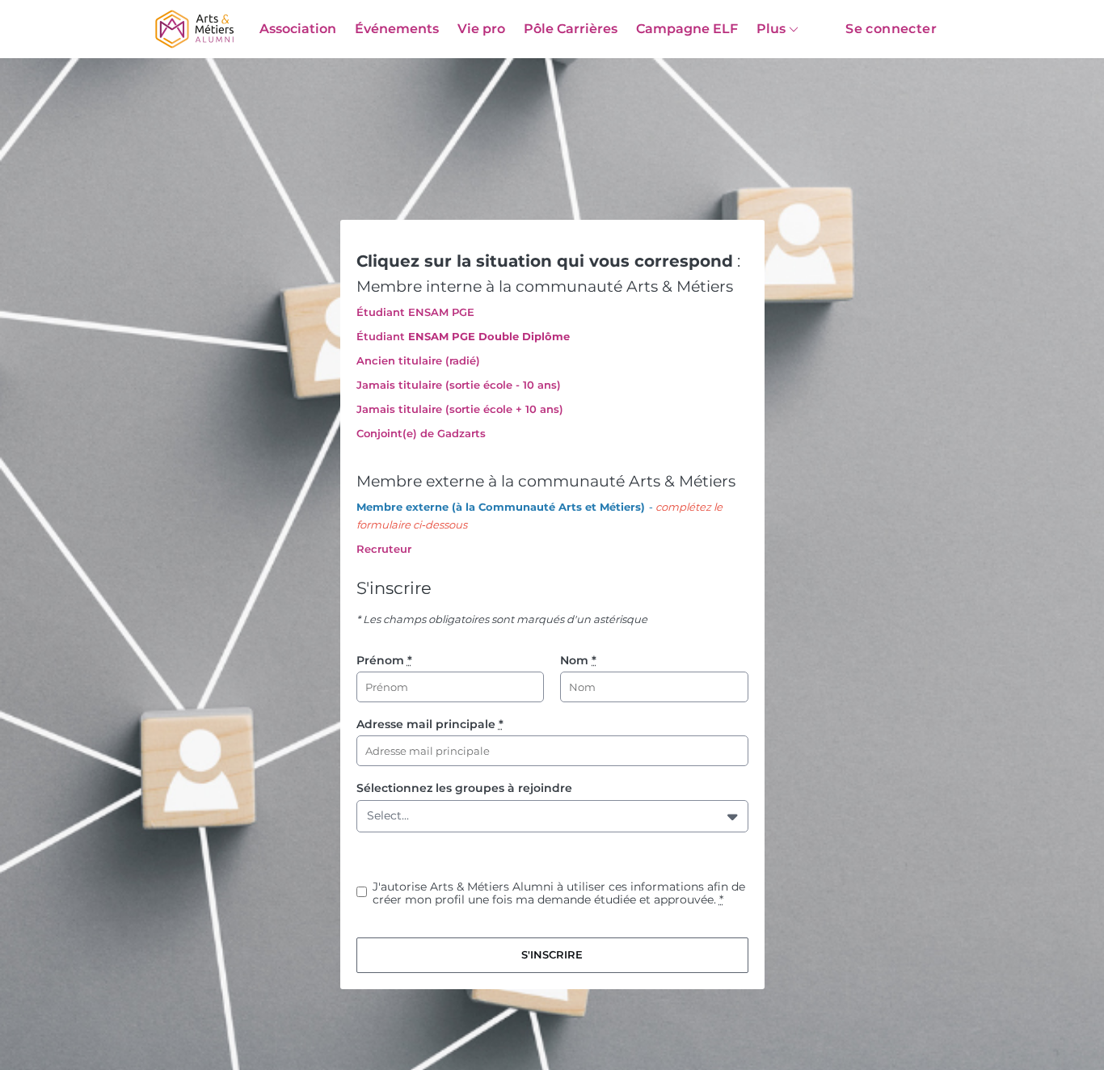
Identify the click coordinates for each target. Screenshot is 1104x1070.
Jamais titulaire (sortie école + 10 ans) (459, 408)
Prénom (384, 660)
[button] (734, 816)
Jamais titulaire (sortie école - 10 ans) (458, 384)
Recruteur (383, 548)
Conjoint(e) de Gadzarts (421, 433)
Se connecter (891, 28)
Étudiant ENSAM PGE (415, 311)
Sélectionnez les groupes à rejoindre (464, 788)
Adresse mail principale (430, 724)
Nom (578, 660)
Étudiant (380, 336)
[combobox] (370, 816)
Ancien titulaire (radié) (418, 360)
